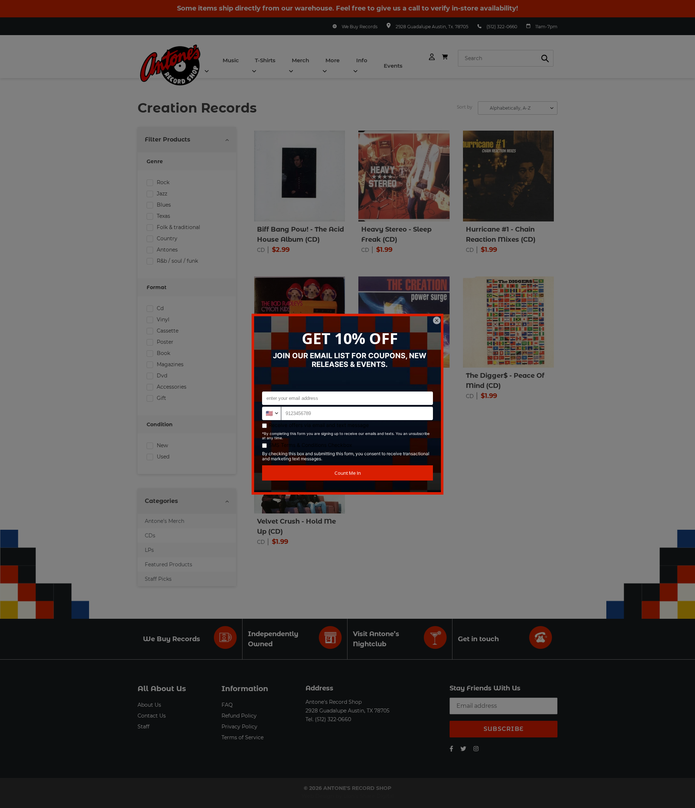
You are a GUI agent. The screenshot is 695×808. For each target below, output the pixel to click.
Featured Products (168, 564)
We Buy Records (360, 26)
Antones (167, 249)
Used (163, 456)
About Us (149, 705)
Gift (161, 398)
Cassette (167, 330)
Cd (160, 308)
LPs (149, 550)
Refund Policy (239, 715)
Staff (143, 726)
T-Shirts (265, 60)
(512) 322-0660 (501, 26)
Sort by (464, 107)
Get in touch (478, 639)
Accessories (171, 387)
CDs (150, 535)
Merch (300, 60)
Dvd (162, 375)
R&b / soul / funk (177, 261)
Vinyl (163, 319)
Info (361, 60)
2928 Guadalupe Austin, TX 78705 (347, 710)
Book (163, 353)
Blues (164, 205)
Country (167, 238)
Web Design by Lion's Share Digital (348, 796)
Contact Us (152, 715)
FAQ (227, 705)
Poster (165, 342)
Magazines (170, 364)
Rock (163, 182)
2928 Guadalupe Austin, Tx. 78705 (432, 26)
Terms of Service (243, 737)
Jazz (162, 193)
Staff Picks (158, 579)
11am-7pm (546, 26)
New (162, 445)
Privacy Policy (239, 726)
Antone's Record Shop (334, 702)
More (332, 60)
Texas (163, 216)
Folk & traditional (178, 227)
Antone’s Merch (164, 521)
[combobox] (505, 58)
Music (231, 60)
